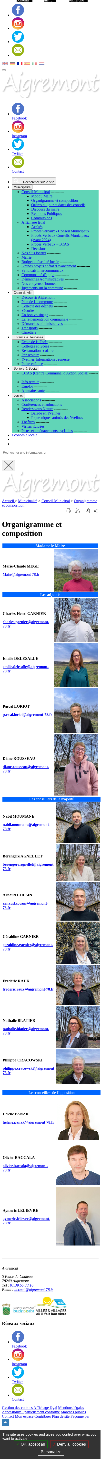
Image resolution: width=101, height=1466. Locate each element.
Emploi (27, 386)
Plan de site (61, 1416)
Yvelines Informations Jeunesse (45, 359)
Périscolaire (30, 355)
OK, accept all (32, 1444)
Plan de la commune (37, 302)
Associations (31, 400)
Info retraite (30, 382)
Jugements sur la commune (42, 288)
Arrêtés (36, 227)
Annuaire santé (33, 391)
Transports (29, 328)
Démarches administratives (42, 324)
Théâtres (28, 422)
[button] (88, 511)
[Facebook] (18, 15)
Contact (8, 1416)
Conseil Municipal (35, 192)
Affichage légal (33, 222)
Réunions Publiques (46, 214)
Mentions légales (71, 1408)
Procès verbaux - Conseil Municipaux (60, 231)
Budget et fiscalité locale (40, 262)
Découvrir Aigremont (37, 297)
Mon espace (24, 1416)
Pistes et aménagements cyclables (47, 431)
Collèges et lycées (35, 346)
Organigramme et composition (54, 200)
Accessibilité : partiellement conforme (31, 1412)
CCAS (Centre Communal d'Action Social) (54, 373)
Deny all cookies (71, 1444)
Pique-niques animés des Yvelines (57, 417)
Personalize (51, 1452)
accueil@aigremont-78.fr (33, 1290)
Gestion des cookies (17, 1408)
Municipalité (27, 501)
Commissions (41, 218)
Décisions (38, 248)
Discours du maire (45, 209)
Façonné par (80, 1416)
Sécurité (27, 310)
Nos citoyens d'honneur (39, 283)
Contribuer (42, 1416)
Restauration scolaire (37, 350)
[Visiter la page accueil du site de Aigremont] (51, 496)
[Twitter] (18, 42)
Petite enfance (32, 364)
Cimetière (28, 332)
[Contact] (18, 55)
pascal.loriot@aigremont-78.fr (27, 714)
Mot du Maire (41, 196)
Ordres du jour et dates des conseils (58, 205)
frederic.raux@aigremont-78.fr (28, 989)
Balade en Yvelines (46, 413)
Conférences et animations (41, 404)
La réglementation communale (44, 319)
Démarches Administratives (42, 279)
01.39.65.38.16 (21, 1285)
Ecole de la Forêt (34, 342)
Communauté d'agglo (37, 275)
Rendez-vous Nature (37, 409)
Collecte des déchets (37, 306)
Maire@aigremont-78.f (20, 574)
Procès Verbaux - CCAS (50, 244)
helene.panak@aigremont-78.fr (28, 1122)
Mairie (26, 257)
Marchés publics (73, 1412)
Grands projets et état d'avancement (48, 266)
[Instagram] (18, 28)
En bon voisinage (34, 315)
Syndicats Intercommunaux (42, 270)
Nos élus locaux (33, 253)
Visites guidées (32, 426)
